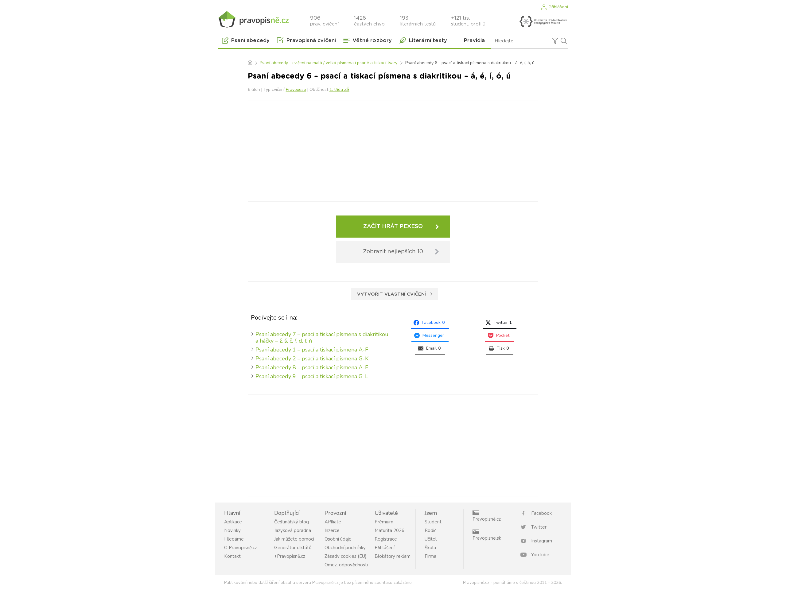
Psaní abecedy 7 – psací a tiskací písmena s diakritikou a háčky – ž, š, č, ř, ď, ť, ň (321, 337)
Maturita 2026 (389, 530)
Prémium (384, 522)
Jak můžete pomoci (294, 539)
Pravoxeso (296, 89)
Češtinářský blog (291, 522)
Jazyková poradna (292, 530)
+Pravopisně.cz (289, 556)
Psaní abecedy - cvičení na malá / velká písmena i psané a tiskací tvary (328, 63)
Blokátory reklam (393, 556)
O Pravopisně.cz (240, 548)
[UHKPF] (543, 21)
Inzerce (332, 530)
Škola (430, 548)
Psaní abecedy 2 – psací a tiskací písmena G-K (311, 358)
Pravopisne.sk (487, 538)
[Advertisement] (393, 149)
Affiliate (333, 522)
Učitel (431, 539)
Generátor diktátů (292, 548)
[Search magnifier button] (563, 41)
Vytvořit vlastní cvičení (391, 294)
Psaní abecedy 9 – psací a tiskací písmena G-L (311, 376)
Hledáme (234, 539)
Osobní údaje (338, 539)
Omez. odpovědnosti (346, 565)
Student (433, 522)
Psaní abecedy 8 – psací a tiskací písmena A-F (311, 367)
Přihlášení (558, 7)
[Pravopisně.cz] (253, 19)
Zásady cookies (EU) (346, 556)
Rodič (430, 530)
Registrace (386, 539)
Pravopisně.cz (487, 519)
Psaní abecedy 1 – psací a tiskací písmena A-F (311, 349)
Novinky (232, 530)
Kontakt (232, 556)
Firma (430, 556)
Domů (250, 63)
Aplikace (233, 522)
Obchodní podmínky (345, 548)
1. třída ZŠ (339, 89)
